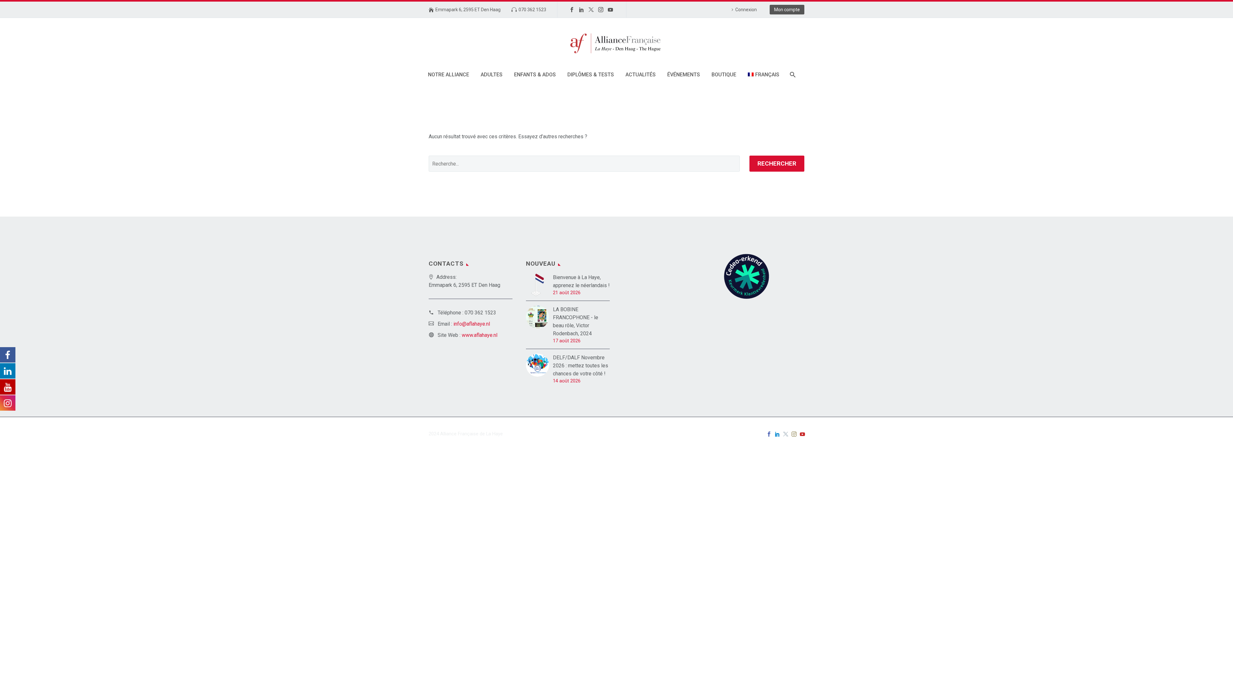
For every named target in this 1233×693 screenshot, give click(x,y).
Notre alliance (448, 75)
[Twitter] (591, 9)
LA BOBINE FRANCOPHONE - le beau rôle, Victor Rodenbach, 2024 (575, 321)
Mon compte (787, 9)
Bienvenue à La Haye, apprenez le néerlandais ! (581, 281)
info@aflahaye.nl (471, 324)
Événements (683, 75)
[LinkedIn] (581, 9)
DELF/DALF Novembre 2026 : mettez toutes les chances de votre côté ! (580, 366)
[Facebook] (572, 9)
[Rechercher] (792, 75)
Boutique (724, 75)
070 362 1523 (532, 9)
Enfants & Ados (535, 75)
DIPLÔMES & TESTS (590, 75)
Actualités (640, 75)
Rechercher (776, 163)
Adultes (492, 75)
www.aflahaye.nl (479, 335)
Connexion (746, 9)
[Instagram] (601, 9)
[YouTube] (610, 9)
